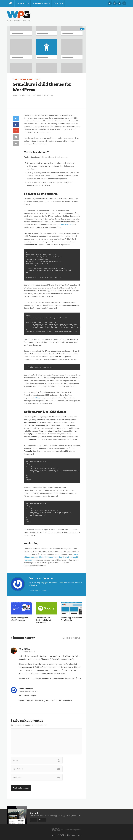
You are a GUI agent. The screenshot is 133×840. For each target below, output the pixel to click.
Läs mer (42, 820)
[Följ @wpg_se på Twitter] (110, 3)
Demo (33, 820)
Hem (52, 835)
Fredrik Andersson (22, 95)
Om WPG (57, 3)
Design (30, 79)
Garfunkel (35, 813)
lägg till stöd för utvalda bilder (46, 557)
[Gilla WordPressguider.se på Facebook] (115, 3)
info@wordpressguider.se (38, 590)
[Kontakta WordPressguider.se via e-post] (119, 3)
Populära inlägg (40, 3)
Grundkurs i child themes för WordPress (42, 87)
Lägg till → (72, 638)
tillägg (37, 398)
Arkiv (80, 835)
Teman (37, 79)
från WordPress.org (65, 224)
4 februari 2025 (43, 95)
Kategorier (22, 3)
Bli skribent (71, 835)
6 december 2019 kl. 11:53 (28, 691)
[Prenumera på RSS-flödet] (124, 3)
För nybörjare (19, 79)
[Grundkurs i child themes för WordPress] (46, 49)
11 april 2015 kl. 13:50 (27, 652)
